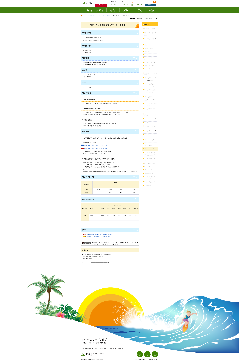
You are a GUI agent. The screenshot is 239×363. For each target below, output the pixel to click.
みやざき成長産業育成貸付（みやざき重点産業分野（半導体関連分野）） (150, 154)
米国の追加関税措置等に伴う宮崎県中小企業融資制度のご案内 (150, 34)
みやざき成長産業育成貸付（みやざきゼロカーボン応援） (150, 110)
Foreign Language (126, 1)
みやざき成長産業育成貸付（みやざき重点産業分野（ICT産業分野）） (150, 79)
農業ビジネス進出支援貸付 (150, 122)
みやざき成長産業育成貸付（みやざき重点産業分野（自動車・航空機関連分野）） (150, 91)
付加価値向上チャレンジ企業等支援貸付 (150, 114)
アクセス (147, 354)
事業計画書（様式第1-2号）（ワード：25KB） (96, 145)
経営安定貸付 (147, 51)
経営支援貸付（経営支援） (150, 62)
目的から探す (113, 4)
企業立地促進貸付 (148, 48)
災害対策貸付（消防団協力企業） (150, 159)
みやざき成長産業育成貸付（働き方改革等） (150, 104)
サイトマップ (113, 348)
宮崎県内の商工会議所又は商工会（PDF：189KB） (100, 234)
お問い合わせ (139, 354)
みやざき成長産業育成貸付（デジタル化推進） (150, 182)
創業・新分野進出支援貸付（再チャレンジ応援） (150, 140)
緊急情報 (101, 4)
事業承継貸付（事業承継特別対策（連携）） (150, 131)
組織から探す (125, 4)
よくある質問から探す (138, 4)
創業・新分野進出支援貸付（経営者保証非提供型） (150, 144)
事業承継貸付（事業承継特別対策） (150, 126)
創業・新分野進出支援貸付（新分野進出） (150, 149)
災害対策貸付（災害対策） (150, 65)
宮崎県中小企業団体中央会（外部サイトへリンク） (100, 236)
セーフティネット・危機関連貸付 (150, 119)
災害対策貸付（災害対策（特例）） (150, 69)
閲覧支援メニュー (115, 1)
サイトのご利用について (87, 348)
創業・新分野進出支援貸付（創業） (150, 45)
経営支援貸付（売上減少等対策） (150, 29)
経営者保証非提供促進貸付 (150, 163)
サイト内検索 (133, 2)
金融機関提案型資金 (149, 185)
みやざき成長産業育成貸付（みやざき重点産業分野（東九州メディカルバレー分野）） (150, 98)
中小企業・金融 (96, 15)
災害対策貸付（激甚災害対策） (150, 135)
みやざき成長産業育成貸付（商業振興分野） (150, 177)
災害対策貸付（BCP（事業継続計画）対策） (151, 74)
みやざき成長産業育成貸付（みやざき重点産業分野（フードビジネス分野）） (150, 85)
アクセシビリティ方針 (101, 348)
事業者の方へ (150, 4)
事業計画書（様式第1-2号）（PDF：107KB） (95, 148)
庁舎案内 (155, 354)
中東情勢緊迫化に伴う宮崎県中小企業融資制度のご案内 (150, 40)
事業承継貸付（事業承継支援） (150, 58)
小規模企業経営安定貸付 (150, 54)
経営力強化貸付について (150, 166)
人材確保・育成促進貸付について (150, 170)
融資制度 (103, 15)
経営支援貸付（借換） (149, 173)
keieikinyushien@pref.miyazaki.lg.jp (100, 262)
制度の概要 (109, 15)
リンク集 (121, 348)
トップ (83, 15)
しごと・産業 (89, 15)
